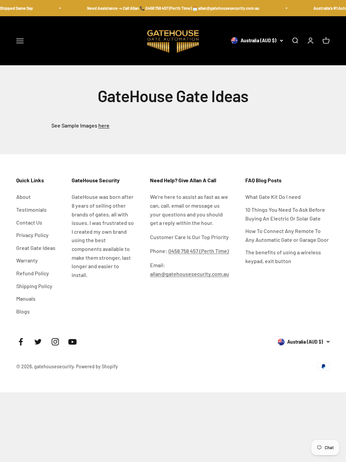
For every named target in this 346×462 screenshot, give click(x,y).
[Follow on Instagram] (55, 341)
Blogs (23, 311)
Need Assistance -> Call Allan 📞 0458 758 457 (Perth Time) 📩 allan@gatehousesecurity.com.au (171, 8)
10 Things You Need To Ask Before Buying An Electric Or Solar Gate (285, 214)
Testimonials (31, 209)
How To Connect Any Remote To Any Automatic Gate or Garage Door (287, 235)
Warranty (27, 260)
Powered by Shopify (97, 366)
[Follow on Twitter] (38, 341)
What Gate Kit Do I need (273, 196)
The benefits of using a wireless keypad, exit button (283, 256)
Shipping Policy (34, 286)
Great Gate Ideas (35, 248)
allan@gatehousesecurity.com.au (189, 274)
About (23, 196)
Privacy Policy (32, 235)
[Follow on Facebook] (20, 341)
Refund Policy (32, 273)
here (103, 125)
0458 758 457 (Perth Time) (198, 251)
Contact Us (29, 222)
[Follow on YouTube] (72, 341)
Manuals (25, 298)
